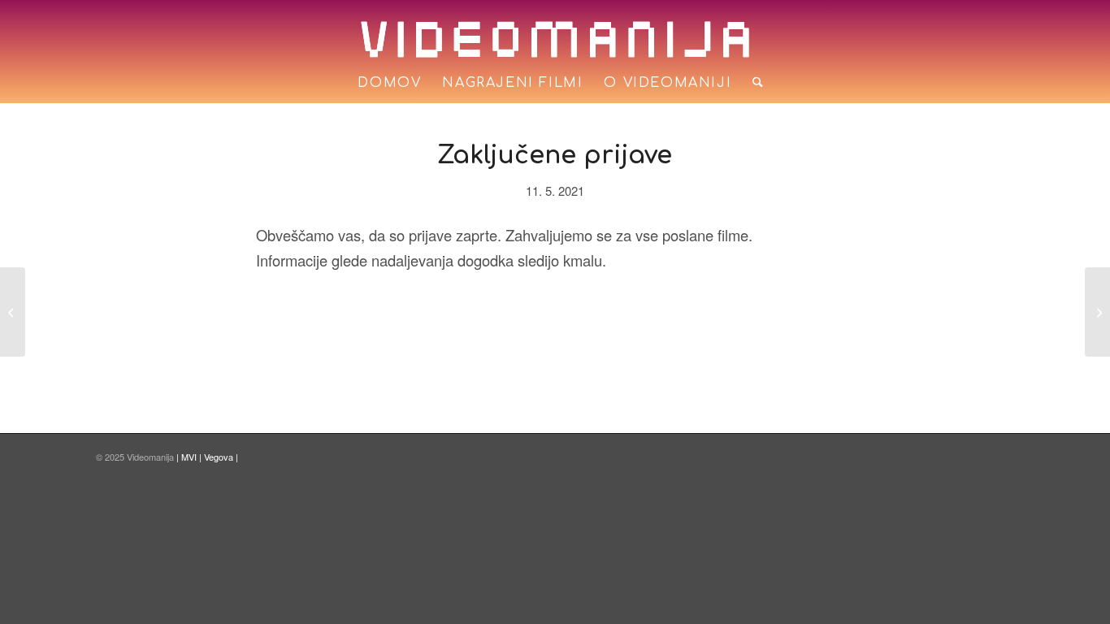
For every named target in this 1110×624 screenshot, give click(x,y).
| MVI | (190, 456)
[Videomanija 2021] (12, 312)
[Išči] (752, 83)
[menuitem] (389, 83)
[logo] (555, 39)
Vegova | (221, 456)
